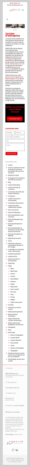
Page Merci (11, 263)
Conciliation (11, 196)
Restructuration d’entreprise (13, 315)
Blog (9, 182)
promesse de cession (12, 68)
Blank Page (13, 271)
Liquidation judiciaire (14, 254)
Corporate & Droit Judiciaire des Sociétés (15, 206)
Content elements (15, 340)
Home (10, 241)
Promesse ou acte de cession (14, 308)
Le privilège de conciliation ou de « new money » (16, 250)
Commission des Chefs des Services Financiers (16, 192)
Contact (12, 276)
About (12, 268)
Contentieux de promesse (15, 203)
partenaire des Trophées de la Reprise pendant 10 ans (14, 78)
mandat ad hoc (12, 256)
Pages (10, 266)
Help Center (14, 287)
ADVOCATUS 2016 (13, 175)
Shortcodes (11, 332)
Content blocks (15, 338)
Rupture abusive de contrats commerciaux (15, 319)
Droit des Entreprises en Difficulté (15, 235)
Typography (14, 351)
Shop (9, 330)
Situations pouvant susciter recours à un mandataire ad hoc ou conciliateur (16, 355)
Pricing (12, 297)
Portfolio (11, 305)
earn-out (21, 64)
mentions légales (19, 405)
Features (13, 281)
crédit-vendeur (10, 64)
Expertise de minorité (14, 238)
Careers (12, 274)
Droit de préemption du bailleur (15, 224)
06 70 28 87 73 (15, 3)
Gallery (12, 284)
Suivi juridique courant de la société (16, 360)
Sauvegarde (11, 327)
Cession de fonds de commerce (14, 188)
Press (12, 294)
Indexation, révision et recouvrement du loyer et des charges (15, 245)
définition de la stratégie (13, 58)
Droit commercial (13, 210)
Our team (13, 292)
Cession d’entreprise (14, 185)
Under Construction (16, 302)
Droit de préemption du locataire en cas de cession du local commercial (16, 229)
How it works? (14, 289)
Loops (12, 345)
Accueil (10, 165)
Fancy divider (14, 343)
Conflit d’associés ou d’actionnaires (14, 199)
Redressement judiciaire (15, 312)
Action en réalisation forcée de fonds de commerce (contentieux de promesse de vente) (16, 170)
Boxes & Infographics (16, 335)
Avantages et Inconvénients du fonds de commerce (16, 179)
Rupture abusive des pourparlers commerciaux (15, 324)
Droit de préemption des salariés (15, 220)
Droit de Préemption (14, 212)
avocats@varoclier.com (16, 5)
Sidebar (12, 300)
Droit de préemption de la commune (15, 216)
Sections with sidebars (17, 348)
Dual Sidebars (14, 279)
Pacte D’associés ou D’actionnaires (14, 260)
